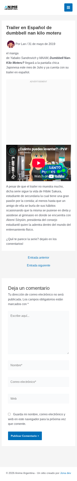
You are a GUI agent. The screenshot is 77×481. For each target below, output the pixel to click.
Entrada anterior (38, 257)
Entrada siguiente (38, 265)
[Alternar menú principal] (68, 7)
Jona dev (65, 472)
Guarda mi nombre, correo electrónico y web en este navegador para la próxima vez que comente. (37, 419)
